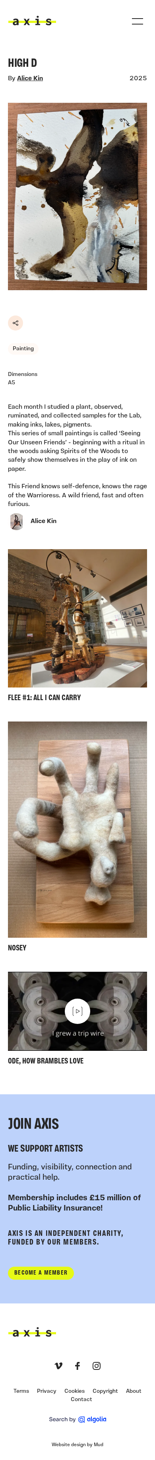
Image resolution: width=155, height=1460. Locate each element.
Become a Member (41, 1273)
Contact (81, 1400)
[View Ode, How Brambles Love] (77, 1020)
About (133, 1391)
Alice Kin (30, 79)
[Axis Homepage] (32, 20)
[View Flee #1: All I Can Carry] (77, 627)
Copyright (105, 1391)
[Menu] (137, 21)
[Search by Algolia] (77, 1420)
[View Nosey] (77, 839)
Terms (21, 1391)
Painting (23, 349)
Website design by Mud (77, 1445)
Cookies (74, 1391)
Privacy (46, 1391)
